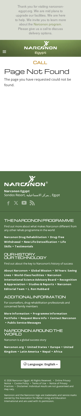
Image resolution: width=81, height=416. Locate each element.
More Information (16, 313)
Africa (58, 351)
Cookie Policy (21, 383)
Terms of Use (39, 383)
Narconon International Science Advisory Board (32, 277)
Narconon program (47, 24)
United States (37, 347)
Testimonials (24, 246)
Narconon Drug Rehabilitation (25, 237)
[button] (40, 366)
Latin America (29, 351)
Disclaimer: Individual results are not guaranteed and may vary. (39, 388)
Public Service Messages (24, 322)
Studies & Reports (41, 284)
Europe (55, 347)
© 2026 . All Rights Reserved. (28, 380)
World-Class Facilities (29, 275)
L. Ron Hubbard (38, 289)
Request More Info (34, 318)
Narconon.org (14, 347)
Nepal (46, 351)
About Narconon (16, 270)
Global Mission (41, 270)
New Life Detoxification (40, 242)
